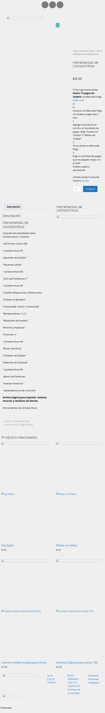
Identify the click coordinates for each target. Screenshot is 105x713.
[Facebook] (45, 4)
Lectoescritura (87, 50)
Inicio (75, 50)
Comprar (90, 189)
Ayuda (85, 180)
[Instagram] (60, 4)
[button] (58, 25)
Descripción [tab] (13, 206)
